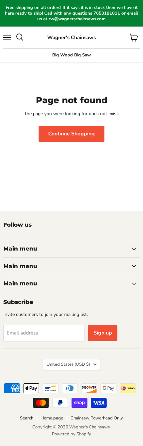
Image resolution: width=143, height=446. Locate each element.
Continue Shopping (71, 133)
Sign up (102, 332)
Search (26, 418)
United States (68, 364)
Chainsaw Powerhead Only (97, 418)
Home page (52, 418)
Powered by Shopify (71, 434)
